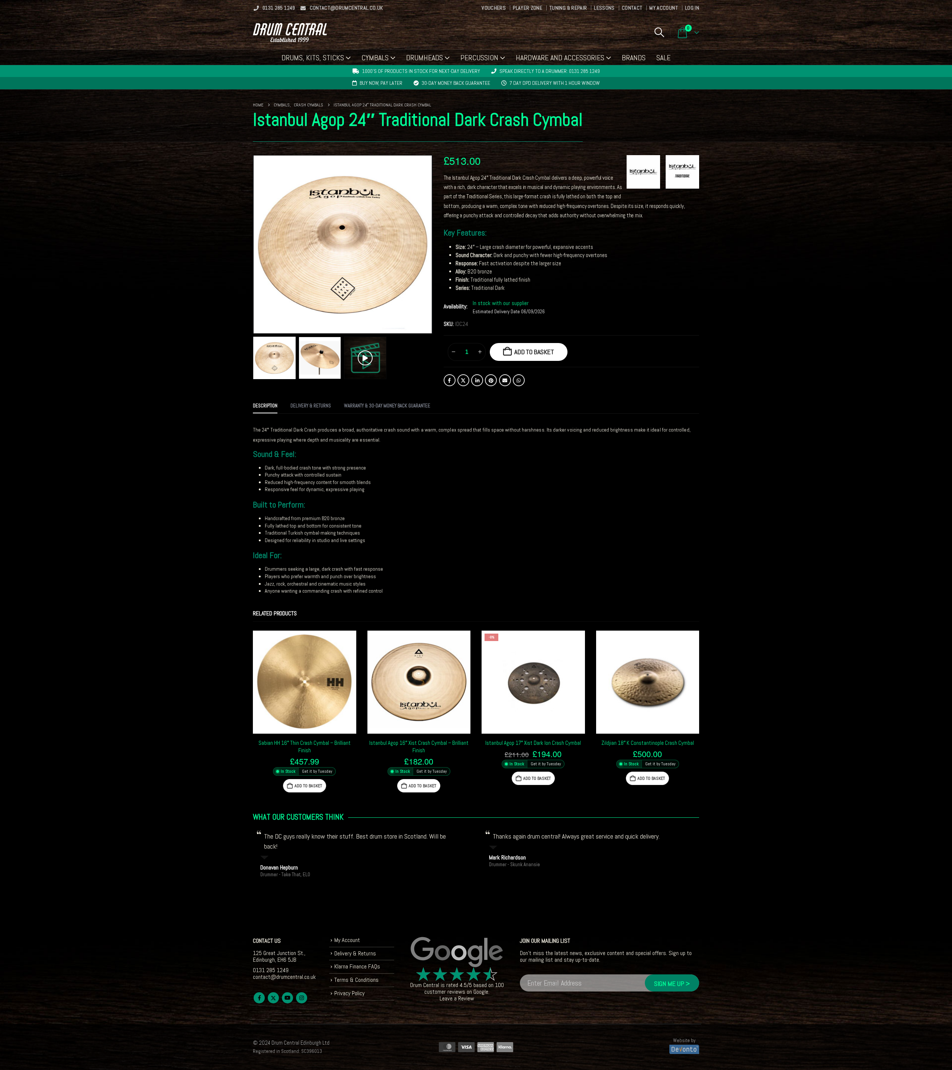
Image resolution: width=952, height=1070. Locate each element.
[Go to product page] (304, 682)
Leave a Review (457, 998)
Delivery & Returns (355, 953)
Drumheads (424, 58)
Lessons (604, 7)
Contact (632, 7)
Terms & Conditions (356, 980)
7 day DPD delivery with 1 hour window (554, 83)
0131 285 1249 (279, 7)
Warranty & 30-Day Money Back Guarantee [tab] (387, 406)
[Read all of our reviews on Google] (457, 952)
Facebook (450, 380)
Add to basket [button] (308, 786)
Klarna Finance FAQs (357, 966)
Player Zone (527, 7)
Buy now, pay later (381, 83)
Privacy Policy (349, 993)
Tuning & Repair (568, 7)
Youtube (287, 997)
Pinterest (491, 380)
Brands (634, 58)
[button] (659, 32)
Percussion (479, 58)
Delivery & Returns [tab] (310, 406)
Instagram (301, 997)
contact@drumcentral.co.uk (346, 7)
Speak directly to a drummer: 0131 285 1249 (549, 71)
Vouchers (494, 7)
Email (505, 380)
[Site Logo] (290, 32)
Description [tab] (265, 406)
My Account (663, 7)
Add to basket (534, 351)
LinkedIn (477, 380)
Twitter (463, 380)
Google (480, 992)
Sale (663, 58)
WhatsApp (519, 380)
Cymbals (375, 58)
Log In (692, 7)
